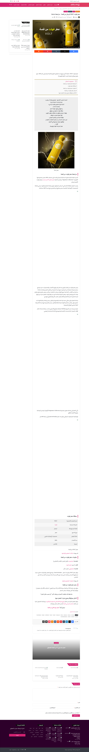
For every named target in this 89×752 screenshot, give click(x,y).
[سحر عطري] (75, 4)
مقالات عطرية (24, 4)
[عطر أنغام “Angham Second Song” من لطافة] (59, 739)
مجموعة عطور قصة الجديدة (64, 616)
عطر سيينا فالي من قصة (53, 607)
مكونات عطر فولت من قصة (69, 88)
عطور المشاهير (31, 4)
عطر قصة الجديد (37, 732)
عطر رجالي (30, 730)
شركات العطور (39, 4)
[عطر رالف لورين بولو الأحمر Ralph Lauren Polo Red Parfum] (25, 27)
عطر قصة (42, 732)
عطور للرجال (73, 8)
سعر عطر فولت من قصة (70, 90)
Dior (33, 728)
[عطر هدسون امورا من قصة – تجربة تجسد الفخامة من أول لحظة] (41, 671)
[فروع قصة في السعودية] (56, 671)
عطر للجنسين (31, 732)
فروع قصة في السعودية (59, 675)
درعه (33, 730)
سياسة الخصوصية (14, 749)
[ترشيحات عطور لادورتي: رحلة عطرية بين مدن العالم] (53, 729)
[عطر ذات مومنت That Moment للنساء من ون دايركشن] (25, 41)
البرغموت (71, 561)
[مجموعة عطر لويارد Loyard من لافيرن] (53, 735)
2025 (36, 728)
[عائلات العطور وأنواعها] (67, 729)
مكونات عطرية (16, 4)
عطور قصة (33, 734)
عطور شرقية (70, 11)
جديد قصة (37, 730)
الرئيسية (56, 4)
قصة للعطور (72, 611)
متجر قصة (69, 616)
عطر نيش (38, 734)
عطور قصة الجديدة (41, 736)
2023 (39, 728)
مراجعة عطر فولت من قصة (69, 84)
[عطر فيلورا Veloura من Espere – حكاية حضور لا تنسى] (48, 735)
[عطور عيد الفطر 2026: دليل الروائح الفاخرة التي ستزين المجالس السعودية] (59, 729)
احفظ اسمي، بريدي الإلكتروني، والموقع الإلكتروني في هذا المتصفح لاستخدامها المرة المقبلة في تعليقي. (62, 712)
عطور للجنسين (56, 642)
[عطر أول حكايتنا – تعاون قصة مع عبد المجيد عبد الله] (71, 671)
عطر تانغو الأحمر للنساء (48, 180)
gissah (30, 728)
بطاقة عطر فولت (72, 86)
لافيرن (31, 736)
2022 (42, 728)
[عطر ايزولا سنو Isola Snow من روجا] (48, 738)
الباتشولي (71, 569)
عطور (44, 4)
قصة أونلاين (76, 616)
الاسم (78, 702)
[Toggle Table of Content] (75, 81)
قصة (56, 525)
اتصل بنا (10, 749)
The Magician (76, 17)
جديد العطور (49, 4)
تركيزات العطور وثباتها (67, 581)
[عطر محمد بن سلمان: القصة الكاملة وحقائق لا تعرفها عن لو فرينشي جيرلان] (15, 27)
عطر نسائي (41, 734)
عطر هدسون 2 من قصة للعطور (56, 648)
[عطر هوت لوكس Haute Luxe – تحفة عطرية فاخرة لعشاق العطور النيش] (48, 729)
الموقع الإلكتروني (52, 707)
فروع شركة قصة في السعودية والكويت (55, 601)
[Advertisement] (56, 62)
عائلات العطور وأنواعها (67, 553)
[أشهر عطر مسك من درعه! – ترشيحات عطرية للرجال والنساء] (59, 735)
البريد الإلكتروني (77, 707)
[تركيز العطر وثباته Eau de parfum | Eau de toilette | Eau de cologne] (67, 735)
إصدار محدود (41, 730)
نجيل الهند (69, 565)
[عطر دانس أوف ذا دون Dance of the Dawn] (15, 41)
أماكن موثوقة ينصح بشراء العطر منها (67, 93)
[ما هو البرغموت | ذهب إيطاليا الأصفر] (67, 743)
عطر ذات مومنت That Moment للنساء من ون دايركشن (25, 47)
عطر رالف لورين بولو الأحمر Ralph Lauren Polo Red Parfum (26, 32)
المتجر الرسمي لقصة (68, 604)
